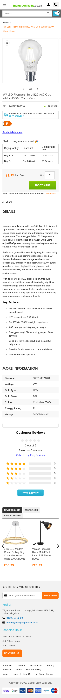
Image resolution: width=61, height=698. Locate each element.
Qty (42, 175)
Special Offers (12, 516)
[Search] (48, 13)
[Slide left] (23, 89)
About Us (7, 665)
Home (5, 22)
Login (15, 674)
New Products (12, 510)
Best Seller (31, 510)
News (5, 674)
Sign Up (27, 674)
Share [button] (9, 201)
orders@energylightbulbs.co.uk (23, 622)
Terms (18, 669)
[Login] (48, 4)
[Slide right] (37, 89)
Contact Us (50, 193)
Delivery (20, 665)
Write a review (30, 492)
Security (6, 669)
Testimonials (35, 665)
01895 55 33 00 (15, 618)
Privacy (50, 665)
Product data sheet (12, 132)
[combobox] (27, 13)
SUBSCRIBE (50, 595)
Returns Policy (33, 669)
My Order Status (44, 674)
